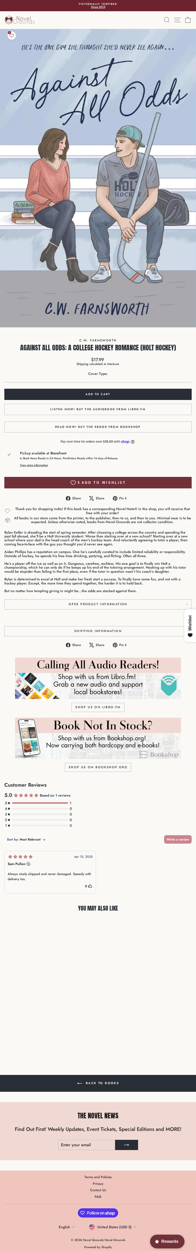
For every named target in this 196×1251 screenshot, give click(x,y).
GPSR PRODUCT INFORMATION (98, 604)
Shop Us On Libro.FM (98, 707)
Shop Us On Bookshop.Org (98, 767)
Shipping (82, 364)
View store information (34, 465)
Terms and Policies (98, 1177)
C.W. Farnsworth (98, 340)
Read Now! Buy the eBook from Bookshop (98, 427)
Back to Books (101, 1083)
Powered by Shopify (98, 1247)
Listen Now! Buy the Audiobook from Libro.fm (98, 409)
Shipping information (98, 631)
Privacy (98, 1183)
